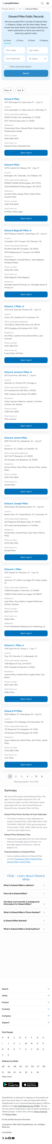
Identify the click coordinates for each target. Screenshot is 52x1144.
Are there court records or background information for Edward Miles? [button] (21, 903)
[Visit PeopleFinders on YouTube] (13, 1138)
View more (7, 1076)
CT (38, 1066)
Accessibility (7, 1132)
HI (14, 1072)
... (20, 8)
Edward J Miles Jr (14, 306)
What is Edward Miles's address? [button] (19, 885)
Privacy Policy (11, 1114)
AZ (20, 1066)
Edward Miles (11, 98)
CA (26, 1066)
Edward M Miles (13, 711)
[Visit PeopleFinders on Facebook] (10, 1138)
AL (9, 1066)
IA (20, 1072)
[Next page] (42, 776)
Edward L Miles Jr (14, 645)
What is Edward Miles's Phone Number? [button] (22, 912)
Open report (26, 152)
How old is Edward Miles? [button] (15, 893)
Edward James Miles (15, 437)
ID (26, 1072)
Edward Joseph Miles (16, 503)
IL (32, 1072)
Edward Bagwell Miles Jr (18, 230)
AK (3, 1066)
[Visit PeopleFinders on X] (3, 1138)
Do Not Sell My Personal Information (16, 1119)
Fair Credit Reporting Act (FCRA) (27, 1106)
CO (32, 1066)
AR (15, 1066)
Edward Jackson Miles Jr (18, 372)
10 (36, 776)
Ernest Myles (24, 862)
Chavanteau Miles (21, 859)
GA (9, 1072)
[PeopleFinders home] (10, 3)
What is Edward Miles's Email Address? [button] (22, 929)
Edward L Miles (12, 569)
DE (44, 1066)
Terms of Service (40, 1112)
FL (3, 1072)
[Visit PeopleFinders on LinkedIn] (6, 1138)
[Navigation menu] (47, 3)
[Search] (42, 3)
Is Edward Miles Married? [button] (15, 920)
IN (38, 1072)
